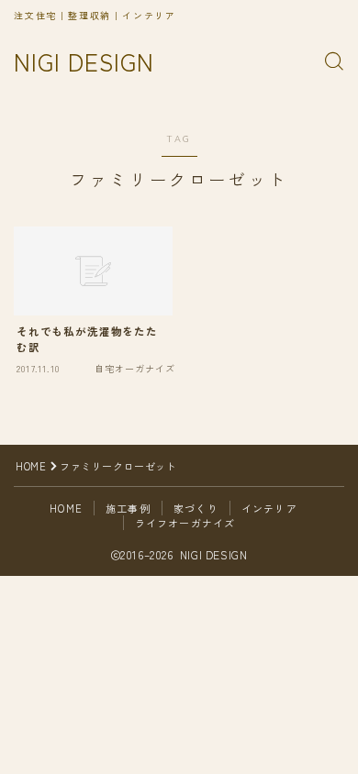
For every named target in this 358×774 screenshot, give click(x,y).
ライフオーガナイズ (185, 522)
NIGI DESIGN (84, 62)
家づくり (195, 508)
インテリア (269, 508)
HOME (31, 466)
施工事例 (128, 508)
